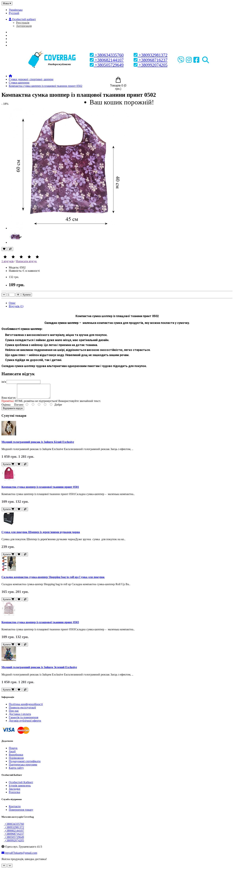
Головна (17, 32)
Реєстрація (22, 22)
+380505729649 (109, 65)
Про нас (17, 35)
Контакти (15, 806)
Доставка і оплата (20, 714)
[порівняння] (10, 249)
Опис (12, 302)
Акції (12, 751)
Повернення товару (21, 809)
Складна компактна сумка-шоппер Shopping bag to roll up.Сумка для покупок (53, 577)
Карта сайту (16, 767)
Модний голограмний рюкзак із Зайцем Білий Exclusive (37, 441)
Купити (27, 294)
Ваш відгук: (8, 397)
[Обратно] (9, 866)
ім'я (3, 381)
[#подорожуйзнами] (52, 51)
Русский (14, 13)
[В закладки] (4, 249)
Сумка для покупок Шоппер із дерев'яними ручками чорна (40, 532)
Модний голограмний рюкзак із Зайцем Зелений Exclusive (39, 667)
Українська (15, 9)
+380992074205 (152, 65)
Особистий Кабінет (21, 782)
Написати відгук (26, 261)
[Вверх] (4, 866)
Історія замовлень (20, 785)
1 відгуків (7, 261)
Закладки (14, 788)
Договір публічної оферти (25, 720)
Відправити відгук (13, 408)
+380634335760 (109, 55)
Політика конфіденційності (26, 704)
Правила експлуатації (22, 707)
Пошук (13, 748)
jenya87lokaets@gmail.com (20, 852)
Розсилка (14, 792)
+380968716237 (152, 60)
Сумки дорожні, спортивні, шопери (31, 79)
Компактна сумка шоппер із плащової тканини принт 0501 (40, 486)
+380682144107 (109, 60)
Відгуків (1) (16, 306)
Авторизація (24, 25)
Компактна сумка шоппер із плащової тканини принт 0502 (45, 85)
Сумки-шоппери (19, 82)
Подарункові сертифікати (25, 761)
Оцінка (5, 404)
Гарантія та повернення (23, 717)
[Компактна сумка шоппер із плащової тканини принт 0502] (69, 228)
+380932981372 (152, 55)
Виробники (16, 754)
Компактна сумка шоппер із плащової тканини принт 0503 (40, 622)
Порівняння (16, 757)
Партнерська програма (23, 764)
